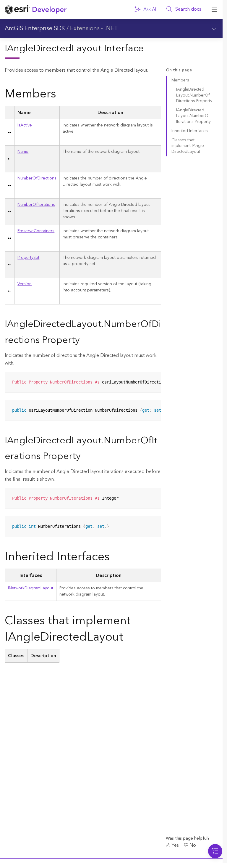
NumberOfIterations (36, 204)
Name (22, 151)
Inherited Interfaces (189, 130)
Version (24, 284)
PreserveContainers (35, 231)
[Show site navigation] (214, 9)
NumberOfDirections (36, 178)
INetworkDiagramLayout (30, 588)
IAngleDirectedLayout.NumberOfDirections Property (194, 95)
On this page (179, 70)
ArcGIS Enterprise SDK (35, 28)
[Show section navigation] (214, 28)
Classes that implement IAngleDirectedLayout (187, 146)
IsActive (24, 125)
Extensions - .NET (94, 28)
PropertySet (28, 257)
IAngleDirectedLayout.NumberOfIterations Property (193, 116)
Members (180, 80)
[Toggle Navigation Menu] (215, 851)
